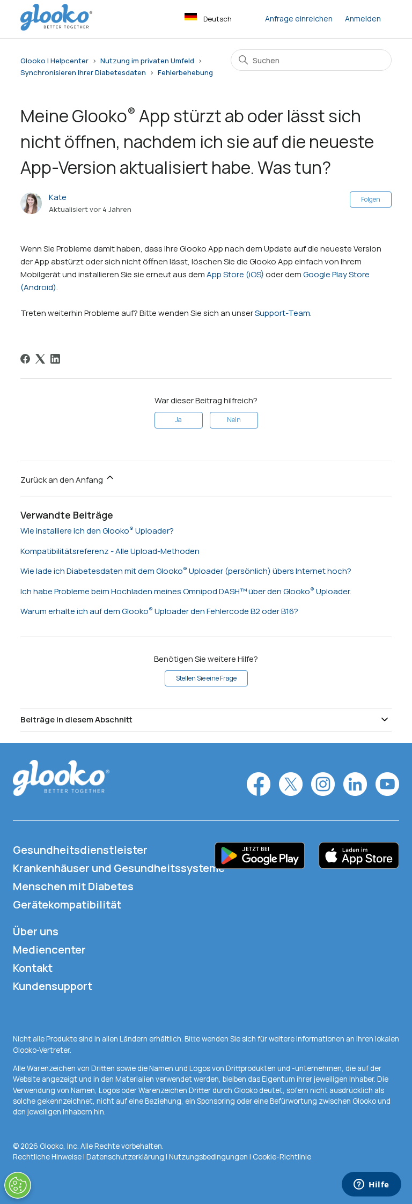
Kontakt (33, 968)
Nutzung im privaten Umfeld (147, 60)
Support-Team (282, 313)
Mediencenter (49, 949)
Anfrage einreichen (299, 18)
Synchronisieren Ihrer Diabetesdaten (83, 72)
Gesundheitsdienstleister (80, 850)
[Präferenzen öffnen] (17, 1185)
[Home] (56, 27)
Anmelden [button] (363, 18)
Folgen (370, 199)
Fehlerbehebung (185, 72)
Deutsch (217, 19)
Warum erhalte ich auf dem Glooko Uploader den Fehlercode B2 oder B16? (159, 611)
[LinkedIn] (55, 359)
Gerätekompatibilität (67, 904)
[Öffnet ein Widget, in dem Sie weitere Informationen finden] (371, 1185)
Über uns (35, 931)
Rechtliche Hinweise (48, 1157)
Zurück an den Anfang (62, 479)
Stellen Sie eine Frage (206, 678)
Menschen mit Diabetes (73, 886)
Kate (58, 197)
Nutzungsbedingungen (209, 1157)
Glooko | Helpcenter (54, 60)
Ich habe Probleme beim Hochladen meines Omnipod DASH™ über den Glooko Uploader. (185, 591)
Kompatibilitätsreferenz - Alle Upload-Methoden (110, 551)
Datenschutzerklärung (125, 1157)
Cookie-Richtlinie (282, 1157)
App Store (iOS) (235, 274)
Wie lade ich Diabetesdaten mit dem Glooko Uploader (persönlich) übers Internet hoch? (185, 571)
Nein (234, 419)
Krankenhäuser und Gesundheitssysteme (119, 868)
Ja (178, 419)
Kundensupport (52, 986)
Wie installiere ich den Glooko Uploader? (97, 530)
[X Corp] (40, 359)
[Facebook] (25, 359)
